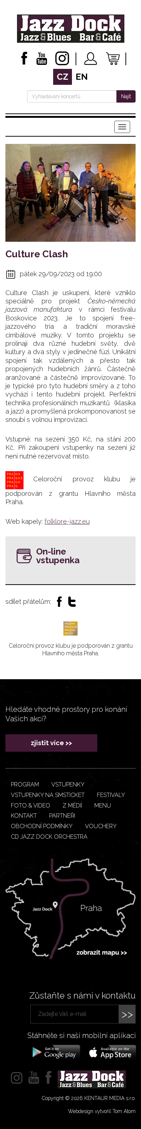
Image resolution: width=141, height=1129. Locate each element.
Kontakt (24, 815)
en (82, 76)
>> (127, 1014)
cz (62, 76)
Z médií (72, 805)
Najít (126, 96)
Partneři (62, 815)
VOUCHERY (101, 826)
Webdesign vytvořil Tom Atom (102, 1111)
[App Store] (110, 1051)
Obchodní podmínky (42, 826)
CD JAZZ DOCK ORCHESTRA (49, 836)
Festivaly (111, 795)
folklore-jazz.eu (67, 521)
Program (25, 784)
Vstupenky (68, 784)
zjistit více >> (51, 743)
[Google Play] (55, 1051)
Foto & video (30, 805)
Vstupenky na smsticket (48, 795)
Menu (102, 805)
